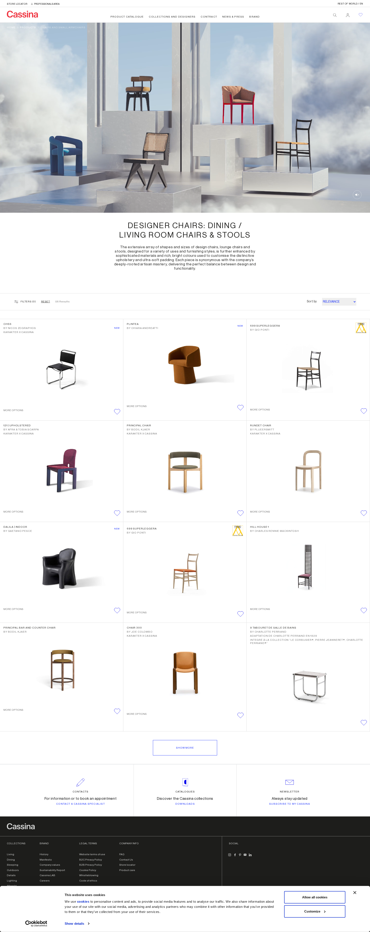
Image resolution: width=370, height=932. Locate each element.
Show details (74, 923)
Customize (312, 911)
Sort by (312, 301)
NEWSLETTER (289, 791)
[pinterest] (240, 856)
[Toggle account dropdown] (347, 14)
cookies (83, 901)
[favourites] (360, 14)
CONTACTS (80, 791)
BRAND (254, 16)
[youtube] (245, 856)
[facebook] (234, 856)
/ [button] (350, 4)
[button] (117, 412)
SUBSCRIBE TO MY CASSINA (289, 804)
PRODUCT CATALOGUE (127, 16)
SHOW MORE (185, 747)
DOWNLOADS (185, 804)
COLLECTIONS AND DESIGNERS (172, 16)
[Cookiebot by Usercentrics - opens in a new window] (36, 923)
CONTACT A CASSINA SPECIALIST (80, 804)
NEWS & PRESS (233, 16)
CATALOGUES (185, 791)
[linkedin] (250, 856)
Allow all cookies (314, 897)
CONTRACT (209, 16)
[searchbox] (334, 15)
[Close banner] (354, 892)
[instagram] (229, 856)
